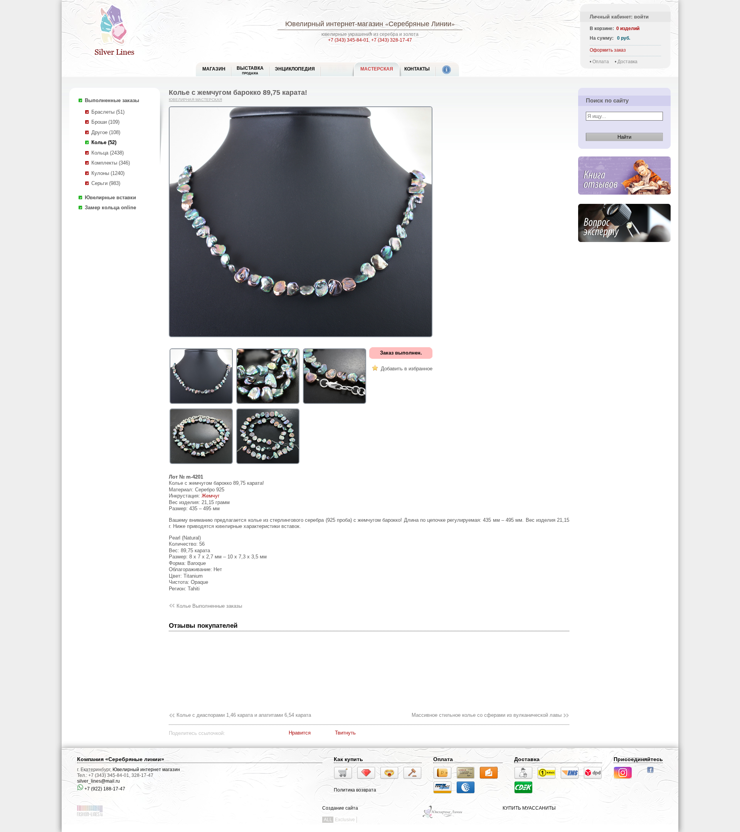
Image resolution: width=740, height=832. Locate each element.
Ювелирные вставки (110, 197)
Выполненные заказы (112, 100)
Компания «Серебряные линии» (120, 759)
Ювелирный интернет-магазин (334, 23)
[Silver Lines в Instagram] (625, 780)
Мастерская (376, 69)
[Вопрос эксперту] (624, 248)
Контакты (417, 69)
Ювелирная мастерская (195, 99)
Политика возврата (355, 790)
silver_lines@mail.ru (98, 781)
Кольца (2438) (107, 153)
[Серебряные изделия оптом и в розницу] (443, 817)
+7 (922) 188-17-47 (104, 789)
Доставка (627, 61)
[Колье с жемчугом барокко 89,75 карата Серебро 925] (201, 404)
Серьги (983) (105, 183)
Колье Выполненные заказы (209, 606)
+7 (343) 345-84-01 (348, 40)
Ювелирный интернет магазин (146, 769)
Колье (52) (103, 142)
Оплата (600, 61)
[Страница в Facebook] (652, 774)
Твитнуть (345, 733)
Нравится (300, 733)
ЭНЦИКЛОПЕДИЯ (295, 69)
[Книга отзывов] (624, 200)
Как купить (348, 759)
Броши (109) (105, 122)
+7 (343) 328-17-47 (391, 40)
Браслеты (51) (107, 112)
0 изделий (627, 28)
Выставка (250, 70)
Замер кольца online (110, 207)
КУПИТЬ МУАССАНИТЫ (529, 808)
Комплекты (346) (110, 163)
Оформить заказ (608, 50)
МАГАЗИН (213, 69)
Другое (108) (105, 132)
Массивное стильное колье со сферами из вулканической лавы (487, 715)
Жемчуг (211, 496)
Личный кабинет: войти (619, 17)
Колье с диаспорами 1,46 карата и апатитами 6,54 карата (244, 715)
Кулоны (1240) (107, 173)
